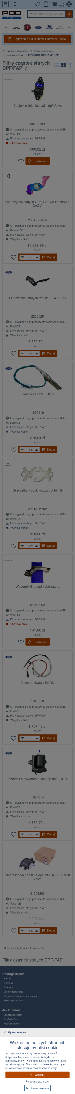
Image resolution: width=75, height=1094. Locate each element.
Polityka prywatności (37, 1081)
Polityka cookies (15, 1032)
